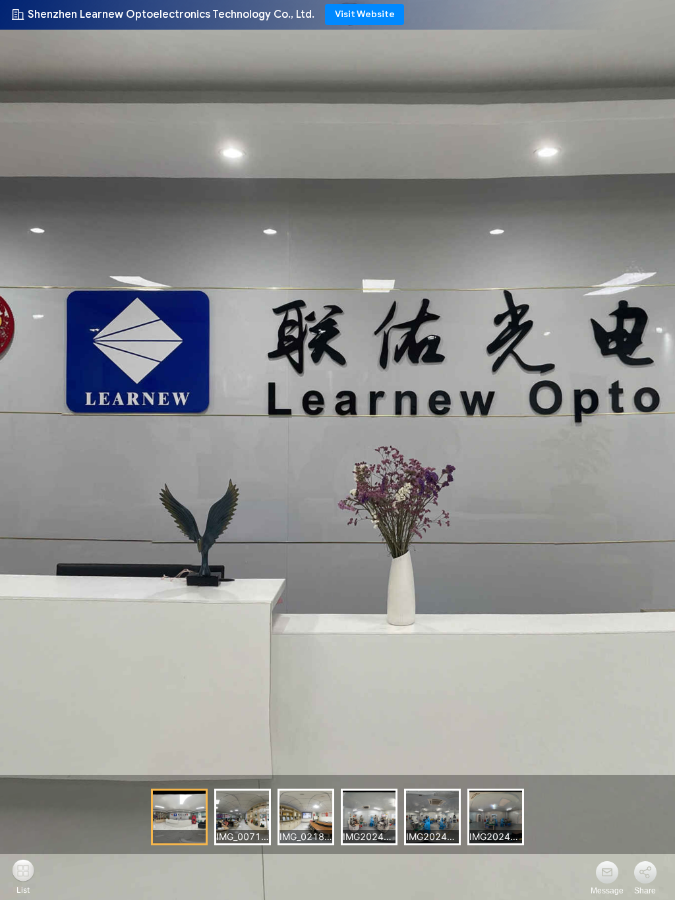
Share (645, 890)
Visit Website (365, 14)
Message (607, 890)
